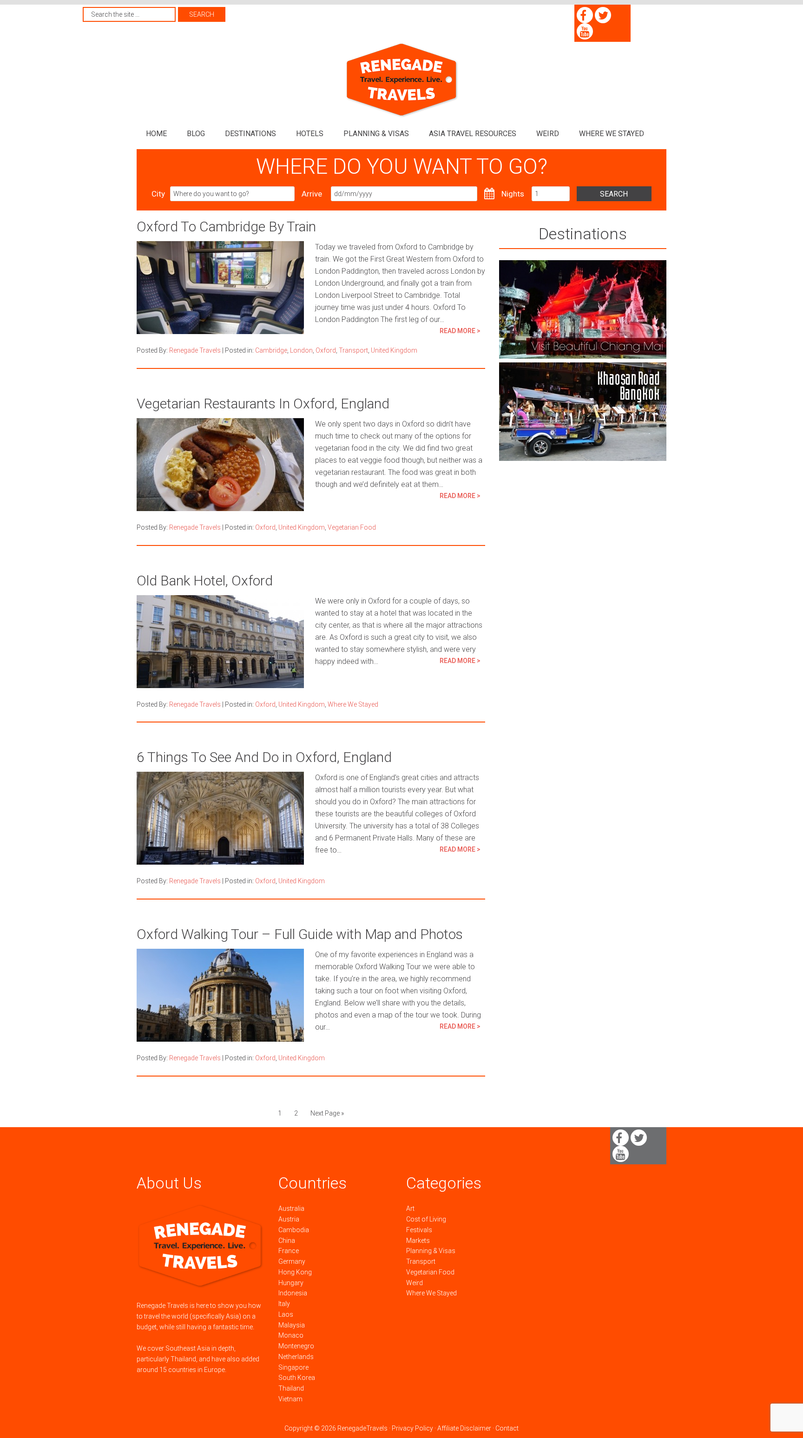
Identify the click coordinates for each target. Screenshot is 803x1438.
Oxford (326, 350)
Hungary (290, 1283)
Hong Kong (295, 1272)
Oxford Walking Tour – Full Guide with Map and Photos (300, 934)
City (158, 193)
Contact (507, 1428)
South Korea (296, 1377)
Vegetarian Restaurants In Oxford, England (263, 403)
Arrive (312, 193)
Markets (418, 1240)
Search (614, 194)
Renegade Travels (401, 80)
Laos (285, 1314)
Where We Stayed (353, 704)
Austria (288, 1219)
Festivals (419, 1230)
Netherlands (296, 1356)
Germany (291, 1261)
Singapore (293, 1367)
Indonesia (292, 1293)
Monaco (290, 1335)
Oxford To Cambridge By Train (226, 226)
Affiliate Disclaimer (464, 1428)
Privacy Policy (412, 1428)
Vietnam (290, 1399)
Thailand (291, 1388)
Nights (512, 193)
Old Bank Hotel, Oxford (205, 580)
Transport (353, 350)
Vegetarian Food (352, 527)
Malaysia (291, 1325)
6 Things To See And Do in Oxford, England (264, 757)
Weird (414, 1283)
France (288, 1250)
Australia (291, 1208)
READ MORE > (460, 331)
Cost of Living (426, 1219)
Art (410, 1208)
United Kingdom (394, 350)
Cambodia (293, 1230)
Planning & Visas (430, 1250)
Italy (284, 1303)
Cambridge (271, 350)
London (301, 350)
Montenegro (296, 1346)
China (286, 1240)
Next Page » (327, 1113)
